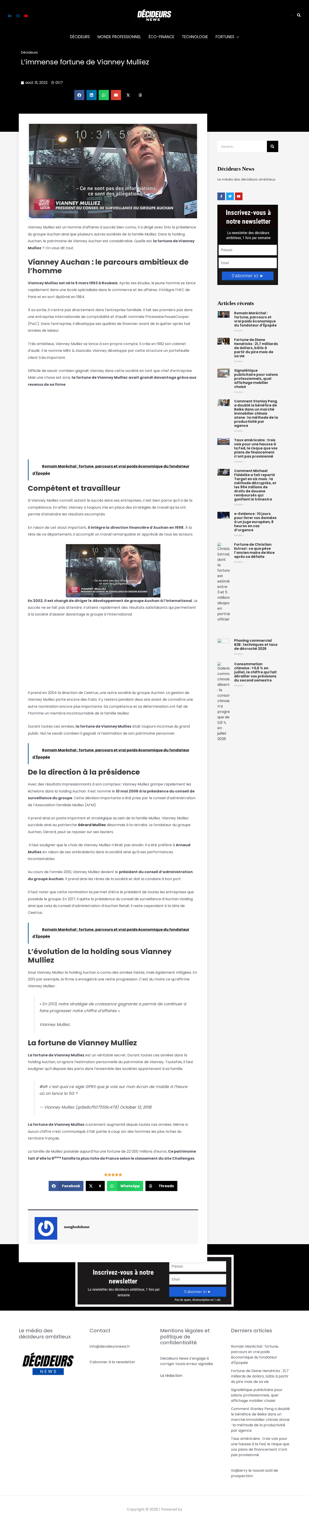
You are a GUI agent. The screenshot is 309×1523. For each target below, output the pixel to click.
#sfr (43, 1086)
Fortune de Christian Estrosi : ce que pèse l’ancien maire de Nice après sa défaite (254, 550)
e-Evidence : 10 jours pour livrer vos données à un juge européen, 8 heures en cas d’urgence (255, 521)
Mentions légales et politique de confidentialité (185, 1336)
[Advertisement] (113, 426)
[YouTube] (26, 16)
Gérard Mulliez (92, 824)
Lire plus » (239, 330)
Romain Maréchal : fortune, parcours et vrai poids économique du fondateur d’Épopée (255, 319)
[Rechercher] (272, 146)
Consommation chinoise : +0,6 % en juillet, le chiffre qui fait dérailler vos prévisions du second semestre (255, 672)
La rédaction (171, 1375)
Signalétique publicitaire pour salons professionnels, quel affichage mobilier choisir (256, 378)
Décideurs (29, 52)
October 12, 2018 (135, 1107)
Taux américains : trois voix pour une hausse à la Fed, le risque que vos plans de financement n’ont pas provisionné (256, 448)
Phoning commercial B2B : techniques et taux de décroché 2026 (256, 644)
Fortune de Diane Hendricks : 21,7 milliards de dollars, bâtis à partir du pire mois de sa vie (256, 347)
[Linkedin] (10, 16)
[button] (299, 15)
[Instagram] (18, 16)
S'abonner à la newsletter (112, 1362)
